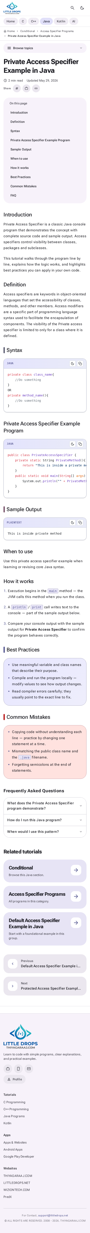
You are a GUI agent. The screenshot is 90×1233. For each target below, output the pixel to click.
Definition (17, 121)
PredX (7, 1197)
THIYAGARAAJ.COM (17, 1176)
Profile (14, 1079)
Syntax (15, 131)
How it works (19, 168)
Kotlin (61, 21)
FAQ (13, 195)
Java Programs (14, 1116)
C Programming (14, 1102)
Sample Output (20, 149)
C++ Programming (16, 1109)
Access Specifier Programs (57, 31)
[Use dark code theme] (72, 363)
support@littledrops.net (53, 1215)
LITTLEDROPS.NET (16, 1183)
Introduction (19, 112)
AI (73, 21)
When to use (19, 158)
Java (46, 21)
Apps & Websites (15, 1142)
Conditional (27, 31)
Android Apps (12, 1149)
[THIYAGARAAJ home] (12, 8)
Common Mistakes (23, 186)
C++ (33, 21)
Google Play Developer (18, 1156)
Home (11, 21)
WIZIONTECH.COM (16, 1190)
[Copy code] (80, 363)
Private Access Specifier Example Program (40, 140)
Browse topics (45, 48)
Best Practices (20, 177)
